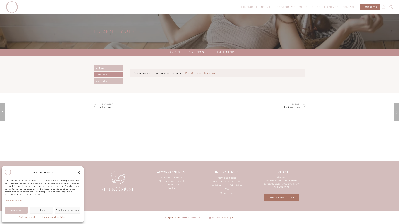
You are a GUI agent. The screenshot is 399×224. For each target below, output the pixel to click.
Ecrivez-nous (281, 177)
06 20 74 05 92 (281, 187)
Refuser (41, 209)
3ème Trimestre (225, 52)
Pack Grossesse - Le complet (200, 73)
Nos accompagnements (172, 181)
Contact (172, 188)
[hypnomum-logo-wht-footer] (117, 180)
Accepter (16, 209)
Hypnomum (174, 217)
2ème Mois (101, 74)
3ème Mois (101, 80)
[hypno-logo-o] (12, 7)
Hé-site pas (228, 217)
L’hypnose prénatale (172, 177)
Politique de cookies (28, 217)
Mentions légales (227, 177)
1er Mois (99, 67)
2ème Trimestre (198, 52)
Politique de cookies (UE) (226, 181)
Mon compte (227, 193)
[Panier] (383, 7)
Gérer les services (14, 200)
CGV (226, 189)
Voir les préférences (67, 209)
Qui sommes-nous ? (172, 184)
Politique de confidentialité (52, 217)
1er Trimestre (172, 52)
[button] (78, 172)
